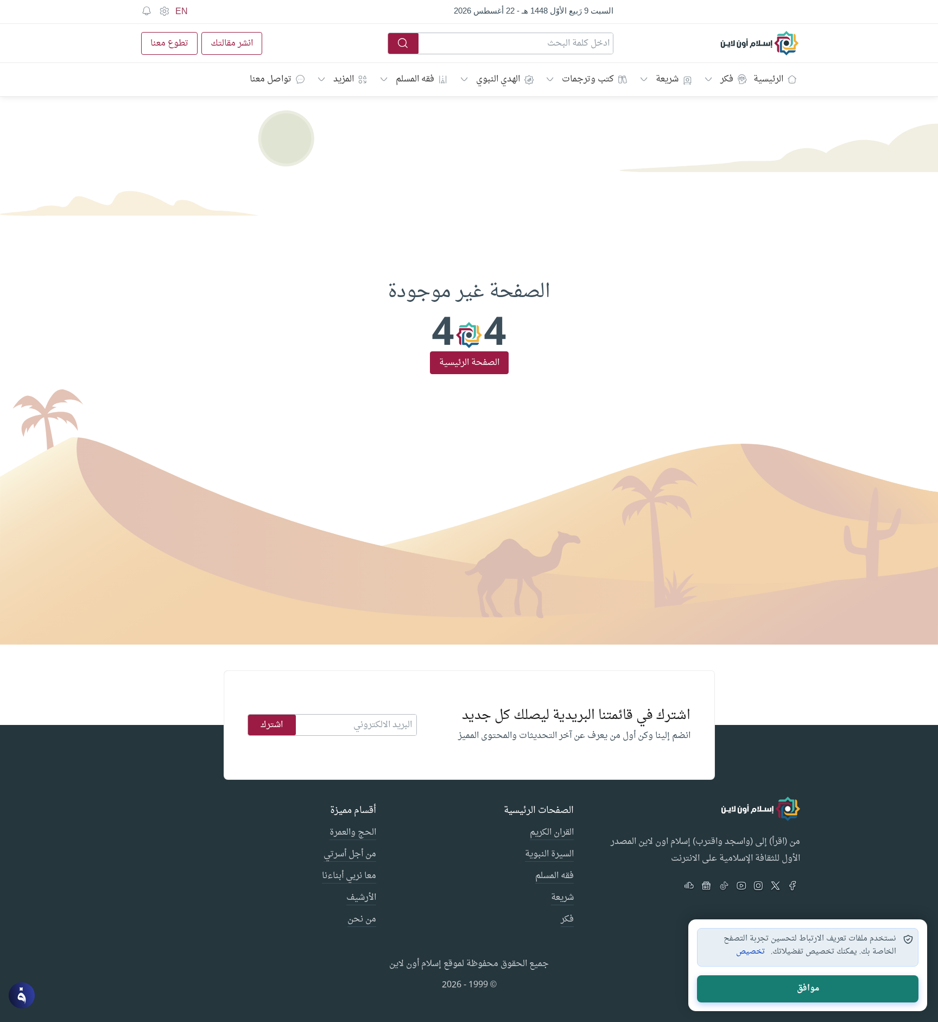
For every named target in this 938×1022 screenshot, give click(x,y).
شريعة (667, 79)
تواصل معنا (270, 79)
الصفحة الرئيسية (469, 363)
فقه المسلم (415, 79)
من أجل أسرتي (350, 855)
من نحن (361, 920)
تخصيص (750, 952)
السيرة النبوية (549, 855)
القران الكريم (552, 833)
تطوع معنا (169, 43)
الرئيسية (768, 79)
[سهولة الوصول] (164, 11)
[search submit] (403, 43)
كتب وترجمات (588, 79)
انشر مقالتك (232, 43)
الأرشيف (361, 898)
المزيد (343, 79)
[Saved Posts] (146, 11)
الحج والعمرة (352, 833)
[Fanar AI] (21, 995)
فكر (726, 79)
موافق (808, 988)
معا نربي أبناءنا (349, 876)
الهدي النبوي (498, 79)
